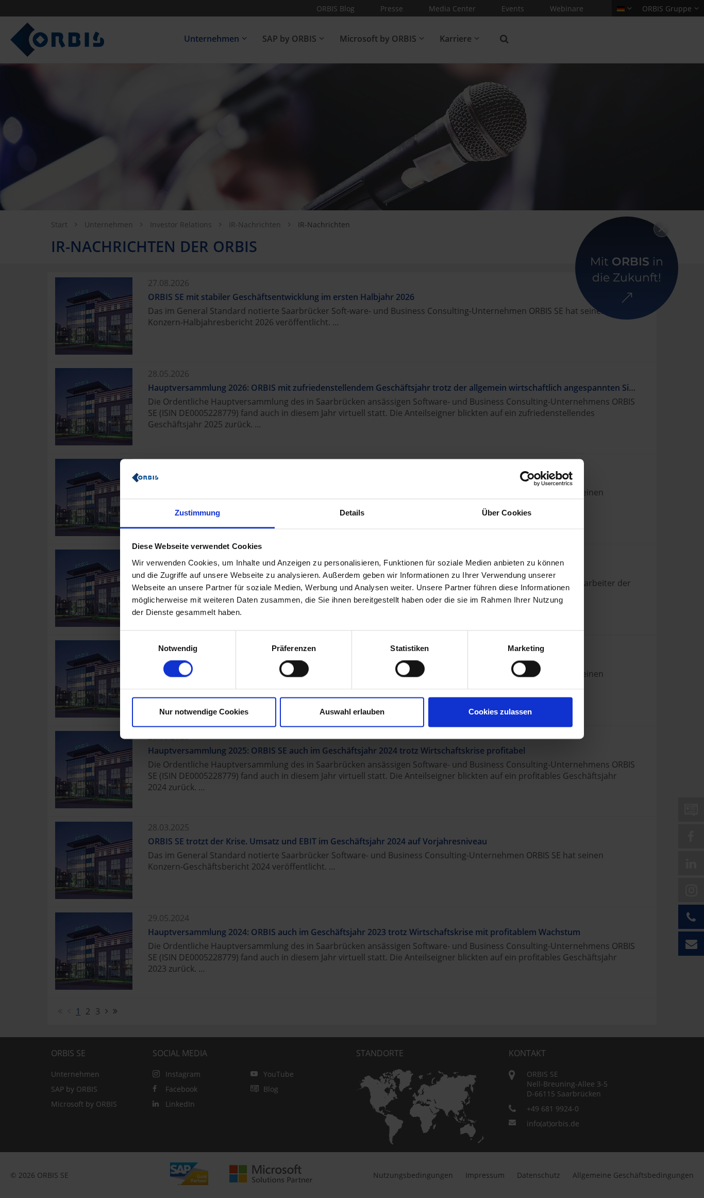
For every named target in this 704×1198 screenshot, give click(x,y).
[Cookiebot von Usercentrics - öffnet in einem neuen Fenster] (527, 479)
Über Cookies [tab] (506, 512)
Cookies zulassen (500, 711)
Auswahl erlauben (352, 711)
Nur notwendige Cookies (203, 711)
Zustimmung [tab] (198, 512)
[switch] (294, 669)
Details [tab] (352, 512)
